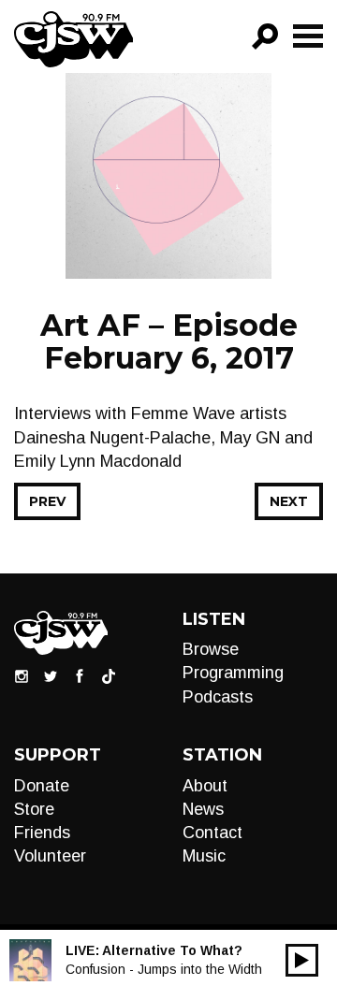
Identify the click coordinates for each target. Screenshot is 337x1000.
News (203, 809)
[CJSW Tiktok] (108, 675)
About (205, 785)
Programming (233, 672)
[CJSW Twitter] (50, 675)
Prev (47, 501)
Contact (212, 832)
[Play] (302, 960)
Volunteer (50, 856)
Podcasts (218, 697)
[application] (302, 960)
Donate (41, 785)
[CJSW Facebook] (79, 675)
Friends (42, 832)
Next (289, 501)
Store (34, 809)
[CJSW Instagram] (21, 675)
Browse (211, 649)
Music (204, 856)
